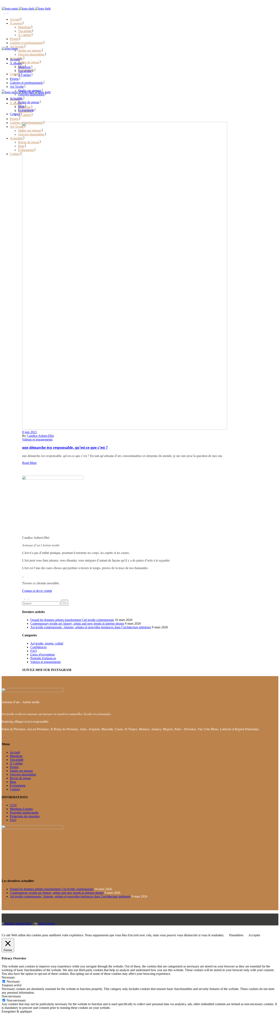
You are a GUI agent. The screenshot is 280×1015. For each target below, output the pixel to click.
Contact (15, 789)
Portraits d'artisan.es (43, 658)
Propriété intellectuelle (24, 812)
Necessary (13, 981)
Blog (13, 782)
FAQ (33, 651)
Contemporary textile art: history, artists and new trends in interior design (77, 623)
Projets (14, 767)
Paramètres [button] (236, 935)
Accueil (15, 752)
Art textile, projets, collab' (47, 643)
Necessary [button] (8, 977)
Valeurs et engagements (37, 439)
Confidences (38, 647)
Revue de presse (20, 778)
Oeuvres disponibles (23, 774)
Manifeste (16, 756)
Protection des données (25, 816)
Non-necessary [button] (11, 996)
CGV (13, 805)
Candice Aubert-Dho (40, 435)
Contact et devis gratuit (37, 590)
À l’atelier (16, 763)
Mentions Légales (21, 809)
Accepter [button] (254, 935)
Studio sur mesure (21, 770)
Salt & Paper (47, 923)
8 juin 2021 (29, 432)
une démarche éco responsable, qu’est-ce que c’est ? (65, 447)
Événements (18, 785)
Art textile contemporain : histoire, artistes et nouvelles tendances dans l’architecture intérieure (90, 627)
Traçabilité (16, 759)
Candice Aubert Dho (17, 923)
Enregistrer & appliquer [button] (17, 1011)
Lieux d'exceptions (42, 654)
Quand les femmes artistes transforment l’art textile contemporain (72, 620)
